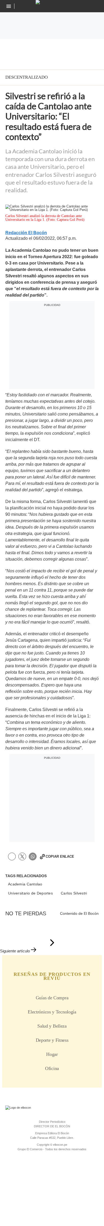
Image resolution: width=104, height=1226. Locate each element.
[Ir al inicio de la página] (52, 943)
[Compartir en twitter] (22, 856)
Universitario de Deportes (30, 893)
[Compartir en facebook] (12, 856)
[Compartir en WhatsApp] (33, 856)
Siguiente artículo (15, 951)
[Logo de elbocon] (52, 2)
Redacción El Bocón (26, 233)
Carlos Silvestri (74, 893)
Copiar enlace (60, 856)
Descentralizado (26, 77)
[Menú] (9, 6)
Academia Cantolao (25, 884)
